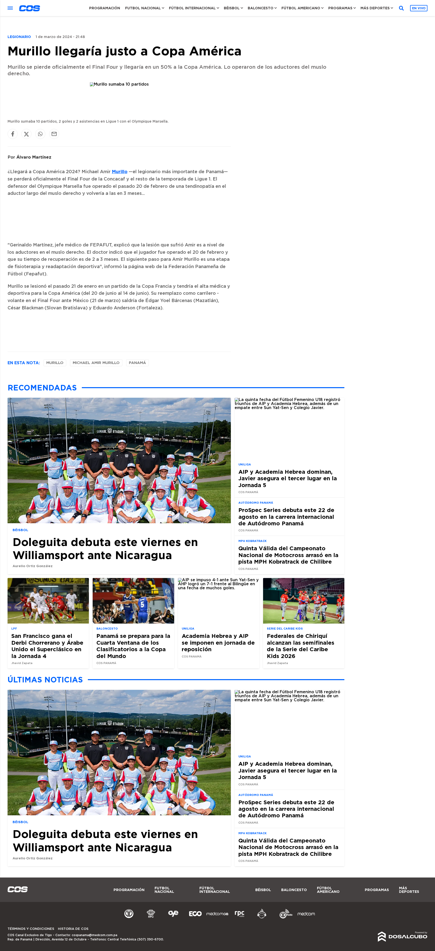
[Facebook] (12, 134)
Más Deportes (375, 8)
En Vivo (418, 8)
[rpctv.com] (151, 918)
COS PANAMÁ (248, 492)
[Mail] (54, 134)
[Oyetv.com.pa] (173, 918)
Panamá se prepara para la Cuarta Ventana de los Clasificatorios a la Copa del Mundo (133, 646)
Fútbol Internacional (192, 8)
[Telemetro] (129, 918)
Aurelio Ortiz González (33, 566)
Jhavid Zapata (21, 663)
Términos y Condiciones (31, 929)
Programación (104, 8)
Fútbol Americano (300, 8)
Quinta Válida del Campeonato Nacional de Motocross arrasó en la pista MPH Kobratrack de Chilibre (288, 555)
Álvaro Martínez (33, 157)
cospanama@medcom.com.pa (94, 935)
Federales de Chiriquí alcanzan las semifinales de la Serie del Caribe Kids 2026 (300, 646)
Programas (340, 8)
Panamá (137, 363)
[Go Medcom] (217, 918)
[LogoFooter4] (240, 918)
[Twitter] (26, 134)
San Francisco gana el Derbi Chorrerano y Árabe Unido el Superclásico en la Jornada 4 (47, 646)
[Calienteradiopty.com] (262, 918)
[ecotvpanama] (195, 918)
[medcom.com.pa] (306, 918)
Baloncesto (260, 8)
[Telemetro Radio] (284, 918)
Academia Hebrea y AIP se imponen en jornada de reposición (218, 642)
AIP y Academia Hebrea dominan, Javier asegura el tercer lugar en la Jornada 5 (287, 478)
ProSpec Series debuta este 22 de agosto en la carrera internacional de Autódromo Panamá (286, 516)
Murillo (119, 171)
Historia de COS (73, 929)
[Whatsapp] (40, 134)
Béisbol (232, 8)
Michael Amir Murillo (96, 363)
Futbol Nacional (143, 8)
